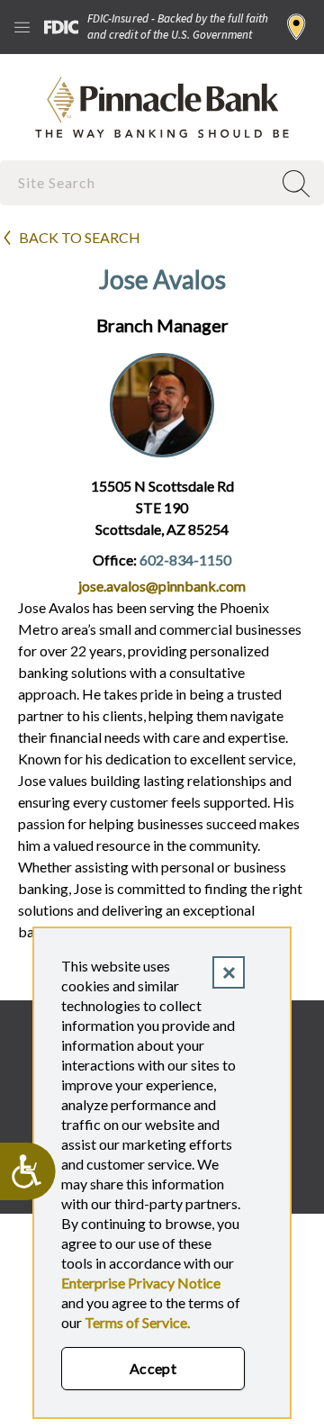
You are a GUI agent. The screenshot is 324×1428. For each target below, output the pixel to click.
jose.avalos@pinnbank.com (162, 585)
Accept (153, 1368)
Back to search (79, 237)
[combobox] (137, 182)
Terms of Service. (137, 1322)
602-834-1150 (185, 559)
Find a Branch (296, 27)
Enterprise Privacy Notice (140, 1282)
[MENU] (22, 27)
